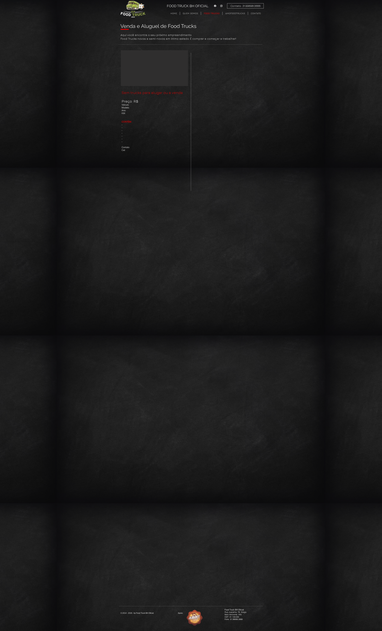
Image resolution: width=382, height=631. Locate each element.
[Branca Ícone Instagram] (221, 5)
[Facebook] (215, 5)
